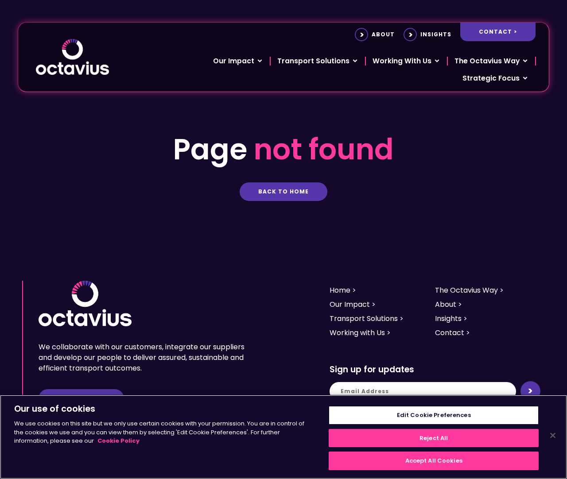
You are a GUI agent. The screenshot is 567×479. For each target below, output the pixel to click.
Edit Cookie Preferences (434, 415)
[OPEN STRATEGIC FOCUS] (525, 78)
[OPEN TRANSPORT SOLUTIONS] (355, 61)
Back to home (283, 191)
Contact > (498, 31)
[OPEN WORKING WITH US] (437, 61)
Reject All (433, 438)
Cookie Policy (118, 441)
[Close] (553, 435)
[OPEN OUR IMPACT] (259, 61)
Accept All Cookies (433, 460)
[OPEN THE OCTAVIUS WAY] (525, 61)
